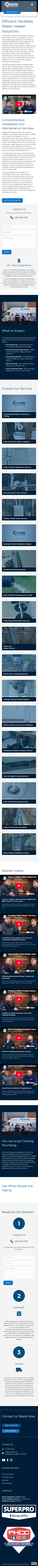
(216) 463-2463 (21, 1241)
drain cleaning (7, 1483)
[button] (6, 252)
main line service (8, 1474)
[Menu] (32, 4)
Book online (12, 12)
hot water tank (7, 1477)
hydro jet (5, 1480)
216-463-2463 (9, 1449)
